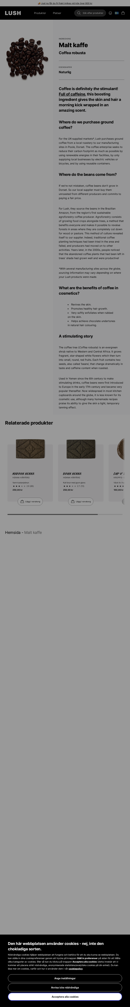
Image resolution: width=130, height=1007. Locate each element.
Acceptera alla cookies (65, 996)
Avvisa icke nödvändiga (65, 987)
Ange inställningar (65, 978)
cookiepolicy (76, 968)
